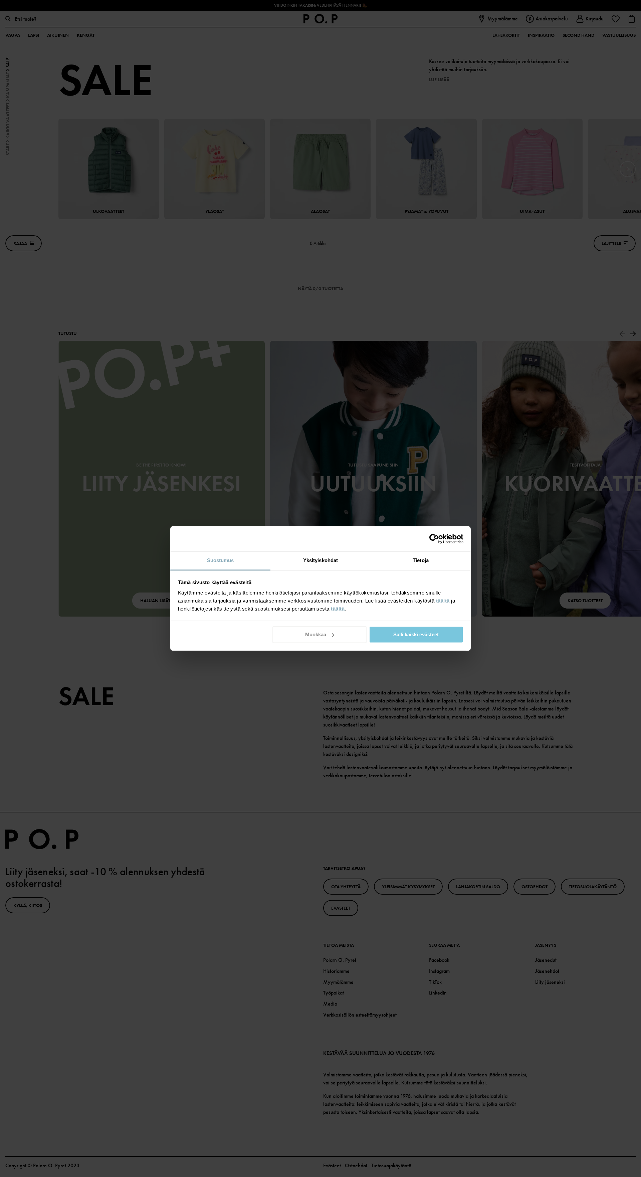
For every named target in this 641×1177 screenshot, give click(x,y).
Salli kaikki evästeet (416, 634)
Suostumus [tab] (220, 560)
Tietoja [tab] (421, 560)
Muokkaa (315, 634)
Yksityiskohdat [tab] (320, 560)
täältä (443, 601)
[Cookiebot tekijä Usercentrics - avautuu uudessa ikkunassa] (434, 539)
